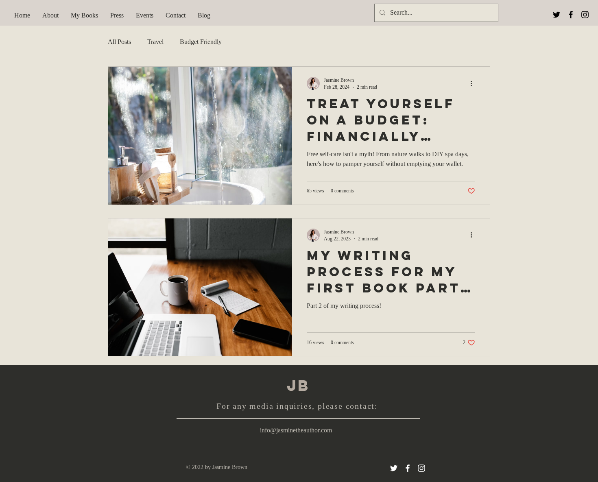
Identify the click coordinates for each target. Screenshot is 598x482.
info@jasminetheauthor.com (296, 430)
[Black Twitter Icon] (556, 15)
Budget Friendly (201, 41)
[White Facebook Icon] (407, 468)
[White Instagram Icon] (421, 468)
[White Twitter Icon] (394, 468)
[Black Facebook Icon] (571, 15)
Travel (155, 41)
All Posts (119, 41)
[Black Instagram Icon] (585, 15)
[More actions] (474, 83)
